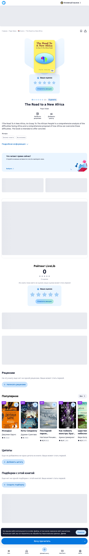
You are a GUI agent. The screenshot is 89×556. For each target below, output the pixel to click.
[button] (44, 56)
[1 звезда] (35, 83)
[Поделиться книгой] (85, 31)
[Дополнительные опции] (85, 541)
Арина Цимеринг (67, 437)
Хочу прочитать (42, 541)
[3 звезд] (44, 83)
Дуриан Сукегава (29, 434)
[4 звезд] (49, 83)
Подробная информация (13, 144)
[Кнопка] (16, 404)
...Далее (63, 533)
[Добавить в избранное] (81, 31)
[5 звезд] (54, 83)
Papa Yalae (44, 109)
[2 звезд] (40, 83)
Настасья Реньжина (49, 437)
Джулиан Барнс (9, 434)
